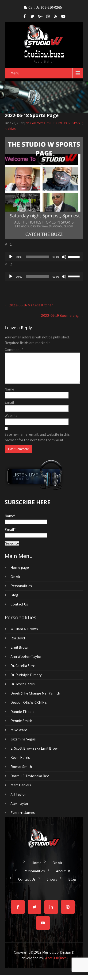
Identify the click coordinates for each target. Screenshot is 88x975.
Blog (14, 595)
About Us (63, 870)
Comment (14, 349)
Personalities (21, 585)
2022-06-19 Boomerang (62, 315)
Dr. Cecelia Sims (23, 665)
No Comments (35, 123)
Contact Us (19, 604)
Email (9, 402)
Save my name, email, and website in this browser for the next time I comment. (37, 437)
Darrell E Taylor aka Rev (30, 775)
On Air (15, 576)
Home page (20, 567)
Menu (15, 73)
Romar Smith (21, 766)
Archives (10, 128)
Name (9, 389)
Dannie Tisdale (22, 711)
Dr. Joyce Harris (23, 684)
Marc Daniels (21, 785)
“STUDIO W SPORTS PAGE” (64, 123)
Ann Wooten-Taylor (26, 656)
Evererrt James (23, 812)
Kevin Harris (20, 757)
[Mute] (64, 256)
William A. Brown (24, 628)
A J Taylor (18, 794)
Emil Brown (20, 647)
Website (11, 415)
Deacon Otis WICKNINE (29, 702)
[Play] (10, 256)
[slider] (74, 256)
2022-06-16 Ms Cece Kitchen (29, 305)
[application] (44, 256)
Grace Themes (55, 957)
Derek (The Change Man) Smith (35, 693)
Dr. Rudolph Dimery (26, 674)
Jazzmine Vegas (23, 739)
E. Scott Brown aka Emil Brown (35, 748)
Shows (52, 879)
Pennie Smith (21, 720)
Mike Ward (19, 729)
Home (36, 862)
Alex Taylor (19, 803)
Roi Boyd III (19, 638)
